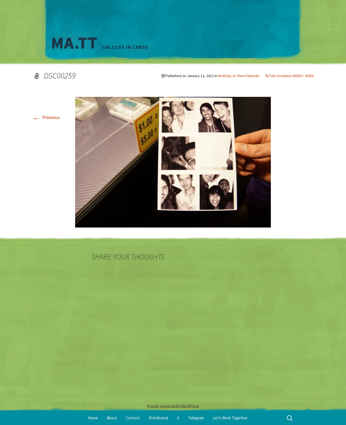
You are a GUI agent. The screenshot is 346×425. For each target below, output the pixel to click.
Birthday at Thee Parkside (239, 75)
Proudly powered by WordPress (173, 405)
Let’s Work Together (230, 417)
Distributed (158, 417)
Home (93, 417)
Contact (133, 417)
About (112, 417)
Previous (46, 117)
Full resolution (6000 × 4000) (291, 75)
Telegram (196, 417)
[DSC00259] (173, 162)
